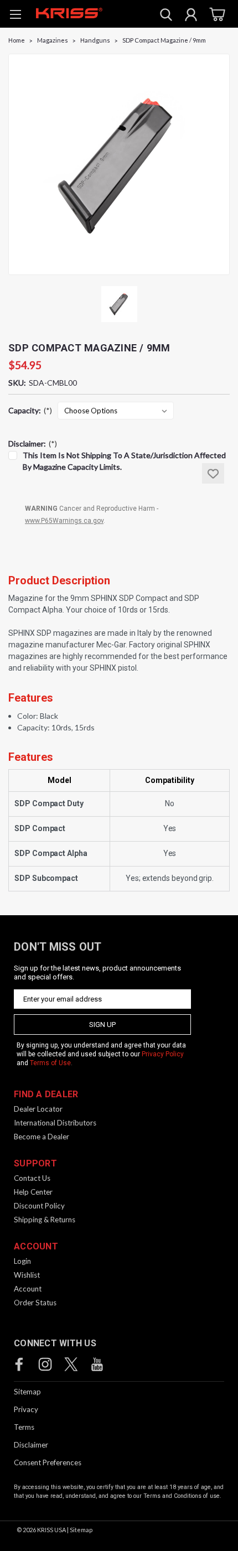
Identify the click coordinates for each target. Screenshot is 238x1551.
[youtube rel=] (97, 1364)
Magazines (52, 40)
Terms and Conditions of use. (182, 1496)
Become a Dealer (41, 1136)
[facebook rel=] (19, 1364)
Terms (24, 1427)
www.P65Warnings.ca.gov (64, 521)
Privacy (26, 1409)
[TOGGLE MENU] (15, 15)
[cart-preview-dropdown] (215, 14)
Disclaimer (31, 1444)
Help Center (33, 1191)
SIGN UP (102, 1024)
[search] (166, 16)
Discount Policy (39, 1205)
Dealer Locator (38, 1108)
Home (16, 40)
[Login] (191, 16)
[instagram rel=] (45, 1364)
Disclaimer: (32, 443)
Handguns (95, 40)
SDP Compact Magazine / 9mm (164, 40)
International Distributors (55, 1122)
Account (28, 1288)
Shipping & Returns (44, 1219)
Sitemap (27, 1391)
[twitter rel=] (71, 1364)
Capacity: (30, 410)
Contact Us (32, 1178)
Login (22, 1261)
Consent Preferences (47, 1462)
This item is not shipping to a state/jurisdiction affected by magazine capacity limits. (124, 460)
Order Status (35, 1302)
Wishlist (27, 1274)
